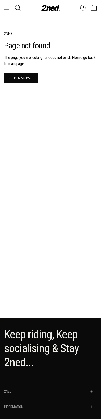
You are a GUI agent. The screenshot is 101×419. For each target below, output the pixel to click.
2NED (8, 391)
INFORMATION (13, 407)
